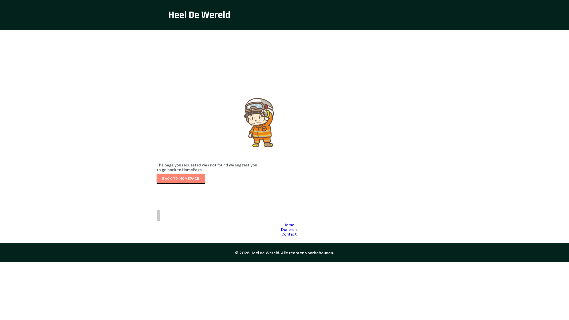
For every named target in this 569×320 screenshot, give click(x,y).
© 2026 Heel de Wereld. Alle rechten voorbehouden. (284, 253)
